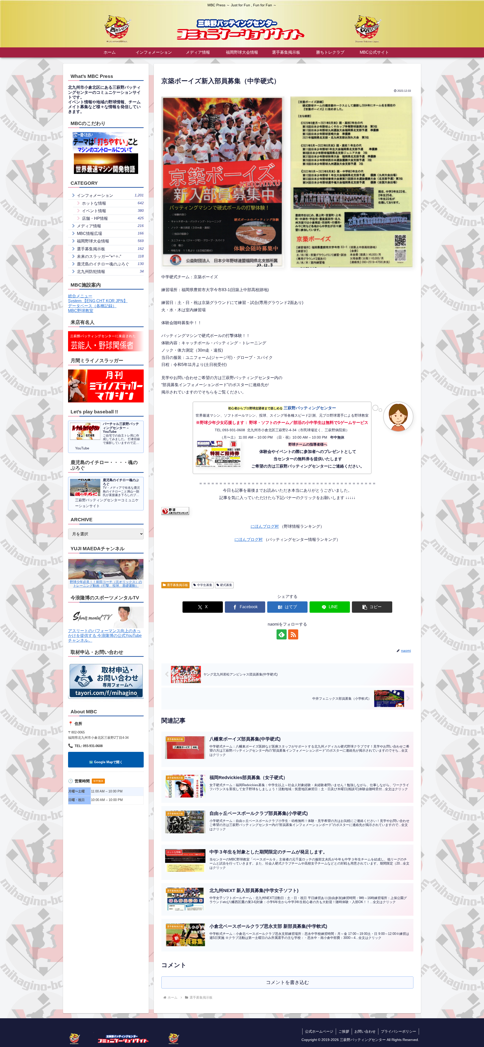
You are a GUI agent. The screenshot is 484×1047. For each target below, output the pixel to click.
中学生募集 (204, 585)
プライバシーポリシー (398, 1031)
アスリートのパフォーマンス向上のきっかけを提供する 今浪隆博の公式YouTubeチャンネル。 (105, 635)
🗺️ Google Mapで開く (106, 762)
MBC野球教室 (80, 311)
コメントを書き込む (287, 982)
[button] (372, 607)
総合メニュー (80, 296)
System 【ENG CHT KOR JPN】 (98, 301)
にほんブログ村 (265, 526)
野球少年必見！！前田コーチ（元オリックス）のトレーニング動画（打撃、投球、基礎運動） (106, 584)
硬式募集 (226, 585)
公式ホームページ (319, 1031)
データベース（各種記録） (92, 306)
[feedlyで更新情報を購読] (282, 634)
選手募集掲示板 (177, 585)
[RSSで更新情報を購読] (293, 634)
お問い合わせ (365, 1031)
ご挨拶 (344, 1031)
